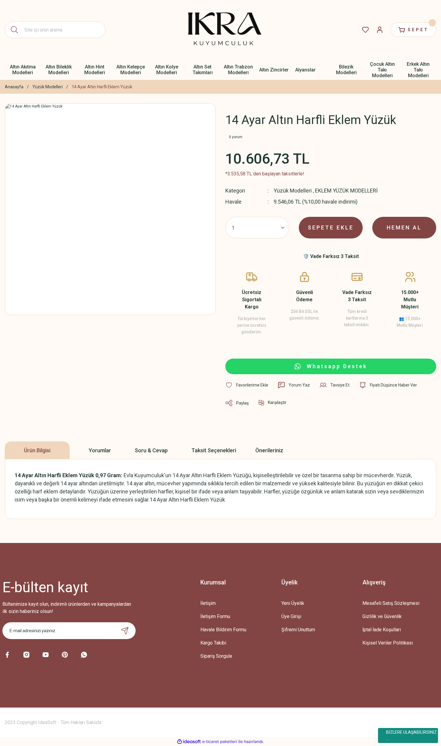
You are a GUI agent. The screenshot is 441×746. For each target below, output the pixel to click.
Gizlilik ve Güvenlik (382, 616)
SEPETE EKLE (331, 227)
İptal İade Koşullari (381, 629)
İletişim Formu (215, 616)
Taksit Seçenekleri (213, 450)
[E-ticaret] (219, 741)
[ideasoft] (189, 741)
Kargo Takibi (213, 643)
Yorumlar (100, 450)
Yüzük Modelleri (293, 190)
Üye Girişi (291, 616)
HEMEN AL (404, 227)
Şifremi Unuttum (298, 629)
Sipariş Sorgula (216, 656)
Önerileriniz (269, 450)
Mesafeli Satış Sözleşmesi (390, 603)
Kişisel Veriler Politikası (387, 643)
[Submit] (125, 630)
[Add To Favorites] (246, 385)
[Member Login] (379, 30)
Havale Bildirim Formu (223, 629)
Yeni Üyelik (292, 603)
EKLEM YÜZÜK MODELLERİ (346, 190)
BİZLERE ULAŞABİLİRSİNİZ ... (411, 735)
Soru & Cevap (151, 450)
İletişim (208, 603)
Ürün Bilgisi (37, 450)
